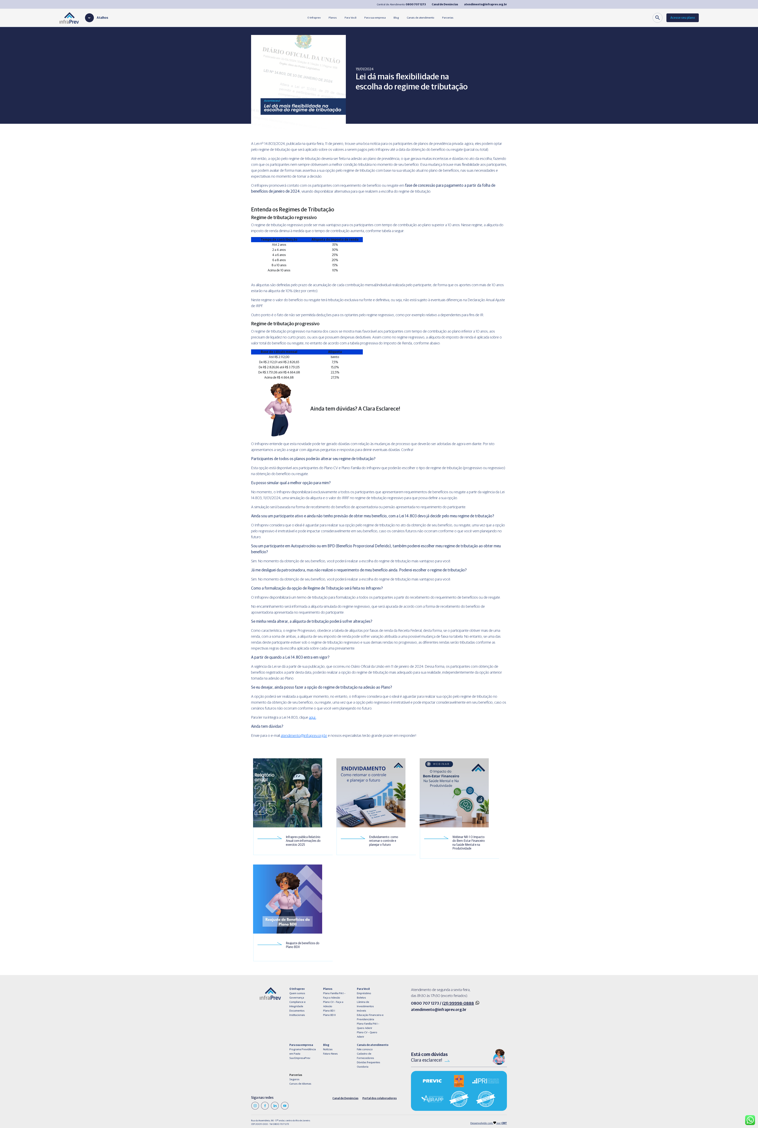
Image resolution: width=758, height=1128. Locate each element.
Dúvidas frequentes (368, 1062)
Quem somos (297, 993)
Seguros (294, 1079)
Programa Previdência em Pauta (302, 1051)
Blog (396, 17)
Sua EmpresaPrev (299, 1058)
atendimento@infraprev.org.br (304, 736)
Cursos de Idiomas (300, 1083)
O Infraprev (314, 17)
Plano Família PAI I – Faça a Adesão (334, 995)
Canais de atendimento (420, 17)
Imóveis (361, 1010)
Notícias (328, 1049)
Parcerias (447, 17)
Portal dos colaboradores (379, 1098)
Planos (333, 17)
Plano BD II (329, 1015)
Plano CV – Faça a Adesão (333, 1004)
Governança (296, 997)
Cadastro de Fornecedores (365, 1056)
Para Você (350, 17)
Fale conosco (365, 1049)
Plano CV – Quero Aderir (367, 1034)
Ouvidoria (362, 1066)
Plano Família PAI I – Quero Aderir (368, 1026)
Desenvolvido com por (488, 1123)
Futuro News (330, 1053)
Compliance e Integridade (297, 1004)
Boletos (361, 997)
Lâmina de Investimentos (365, 1004)
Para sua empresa (375, 17)
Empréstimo (364, 993)
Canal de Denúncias (345, 1098)
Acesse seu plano (682, 17)
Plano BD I (329, 1010)
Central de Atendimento (401, 4)
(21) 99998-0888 (458, 1003)
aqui (312, 717)
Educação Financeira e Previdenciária (370, 1017)
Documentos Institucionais (297, 1012)
